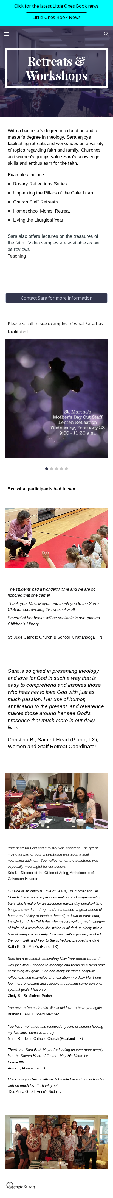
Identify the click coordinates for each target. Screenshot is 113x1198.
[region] (56, 13)
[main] (56, 68)
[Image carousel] (56, 404)
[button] (6, 33)
